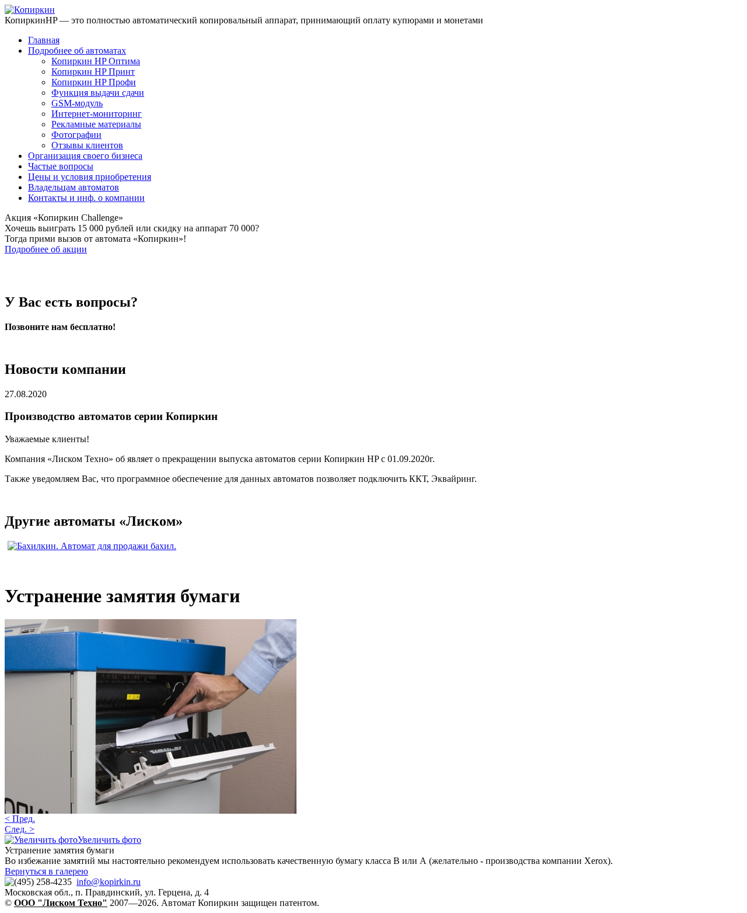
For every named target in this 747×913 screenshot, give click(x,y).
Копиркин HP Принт (93, 72)
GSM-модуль (77, 103)
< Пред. (20, 819)
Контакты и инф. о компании (86, 198)
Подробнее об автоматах (77, 50)
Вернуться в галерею (46, 871)
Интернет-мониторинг (96, 114)
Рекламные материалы (96, 124)
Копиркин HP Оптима (95, 61)
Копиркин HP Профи (93, 82)
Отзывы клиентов (87, 145)
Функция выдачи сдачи (97, 93)
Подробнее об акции (46, 249)
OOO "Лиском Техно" (60, 903)
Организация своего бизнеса (85, 156)
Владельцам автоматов (73, 187)
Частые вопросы (60, 166)
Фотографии (76, 135)
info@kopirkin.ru (108, 882)
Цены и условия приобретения (89, 177)
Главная (44, 40)
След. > (19, 829)
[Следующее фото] (150, 810)
